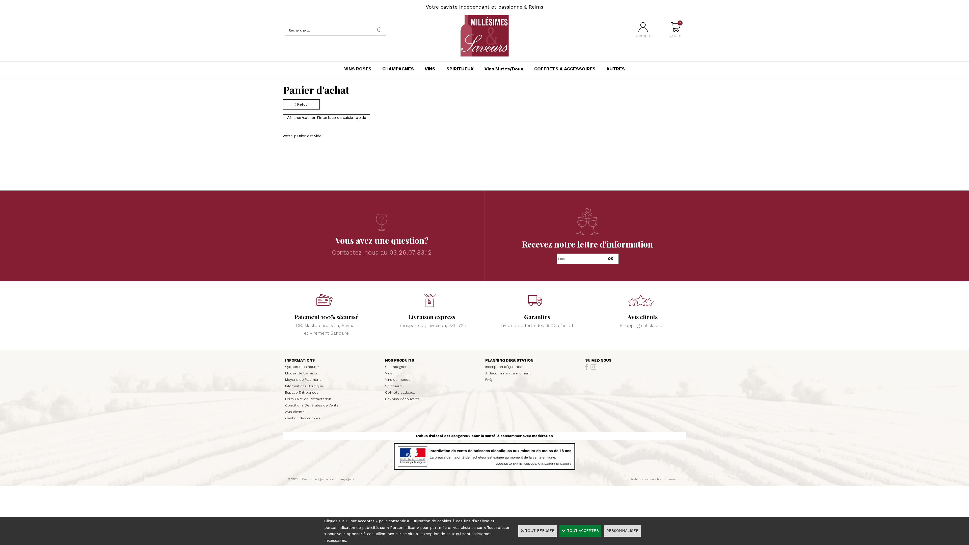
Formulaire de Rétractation (308, 399)
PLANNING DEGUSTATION (509, 360)
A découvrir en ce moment (508, 373)
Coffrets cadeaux (400, 392)
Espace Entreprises (301, 392)
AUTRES (615, 68)
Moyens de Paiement (303, 379)
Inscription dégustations (505, 367)
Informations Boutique (304, 386)
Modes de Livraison (301, 373)
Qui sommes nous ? (302, 367)
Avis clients (295, 412)
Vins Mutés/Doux (503, 68)
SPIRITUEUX (460, 68)
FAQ (488, 379)
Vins (388, 373)
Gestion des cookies (302, 418)
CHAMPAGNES (398, 68)
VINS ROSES (357, 68)
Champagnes (396, 367)
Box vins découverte (402, 399)
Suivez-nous (598, 360)
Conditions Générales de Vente (312, 405)
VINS (430, 68)
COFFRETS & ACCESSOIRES (565, 68)
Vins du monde (398, 379)
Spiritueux (393, 386)
